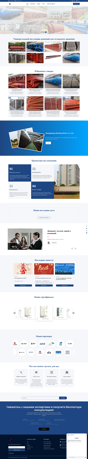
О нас (43, 3)
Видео (38, 3)
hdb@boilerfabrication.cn (19, 0)
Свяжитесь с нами (30, 446)
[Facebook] (70, 0)
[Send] (85, 457)
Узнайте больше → (23, 285)
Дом (27, 3)
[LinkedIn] (87, 228)
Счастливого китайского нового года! (43, 278)
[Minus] (85, 435)
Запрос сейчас (76, 3)
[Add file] (68, 457)
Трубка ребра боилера (47, 446)
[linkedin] (11, 453)
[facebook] (9, 453)
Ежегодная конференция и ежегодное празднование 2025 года (63, 278)
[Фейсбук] (87, 226)
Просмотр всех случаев (44, 217)
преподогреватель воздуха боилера (49, 448)
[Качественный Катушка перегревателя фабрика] (44, 20)
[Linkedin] (72, 0)
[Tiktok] (74, 0)
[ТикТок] (87, 231)
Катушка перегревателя (47, 441)
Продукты (32, 3)
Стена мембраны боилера (47, 443)
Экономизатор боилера (47, 445)
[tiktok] (13, 453)
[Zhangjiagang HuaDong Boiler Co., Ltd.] (9, 4)
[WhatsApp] (87, 233)
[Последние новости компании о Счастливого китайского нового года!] (44, 269)
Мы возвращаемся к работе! (20, 278)
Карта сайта (29, 448)
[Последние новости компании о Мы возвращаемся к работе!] (23, 269)
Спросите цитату (51, 3)
